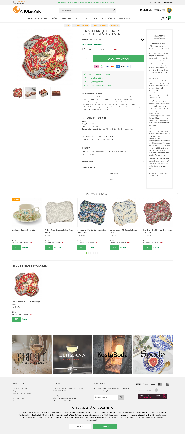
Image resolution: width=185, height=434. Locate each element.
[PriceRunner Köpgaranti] (152, 399)
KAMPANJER (124, 18)
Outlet (113, 179)
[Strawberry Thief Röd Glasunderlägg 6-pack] (17, 93)
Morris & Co (113, 173)
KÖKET (55, 18)
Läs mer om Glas (19, 398)
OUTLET (94, 18)
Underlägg (129, 129)
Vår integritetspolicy (149, 417)
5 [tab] (95, 254)
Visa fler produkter (179, 194)
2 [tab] (88, 254)
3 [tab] (90, 254)
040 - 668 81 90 (22, 2)
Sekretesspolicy (19, 396)
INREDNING (67, 18)
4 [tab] (93, 254)
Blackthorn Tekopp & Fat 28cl (23, 230)
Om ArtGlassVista (20, 388)
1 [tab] (86, 254)
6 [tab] (97, 254)
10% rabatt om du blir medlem (99, 85)
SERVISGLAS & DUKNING (37, 18)
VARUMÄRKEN (108, 18)
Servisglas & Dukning (97, 129)
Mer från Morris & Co (92, 193)
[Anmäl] (121, 397)
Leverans (16, 401)
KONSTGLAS (81, 18)
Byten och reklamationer (22, 393)
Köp (16, 247)
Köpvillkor (17, 391)
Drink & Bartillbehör (115, 129)
